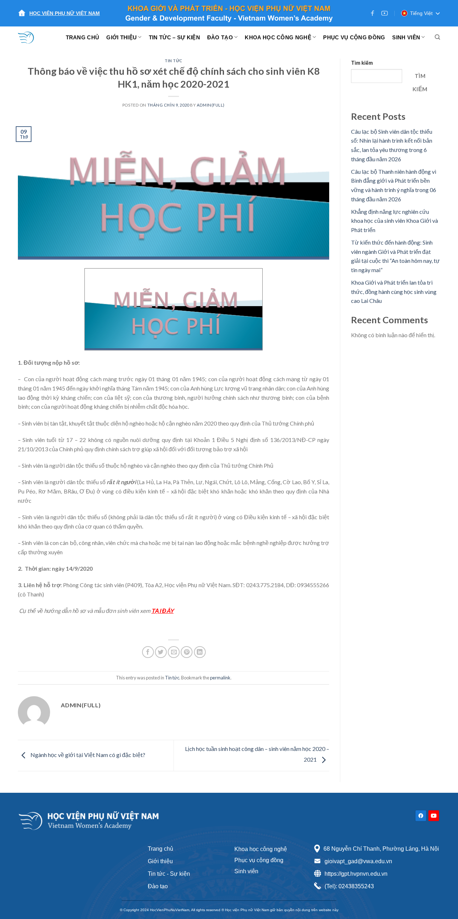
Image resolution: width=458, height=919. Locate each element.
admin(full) (211, 105)
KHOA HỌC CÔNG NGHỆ (278, 37)
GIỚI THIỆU (121, 37)
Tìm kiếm (362, 63)
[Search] (437, 37)
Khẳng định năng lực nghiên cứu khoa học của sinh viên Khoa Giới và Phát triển (394, 220)
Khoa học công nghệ (260, 849)
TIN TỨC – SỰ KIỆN (174, 37)
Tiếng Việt (421, 13)
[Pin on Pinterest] (187, 652)
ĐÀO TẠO (220, 37)
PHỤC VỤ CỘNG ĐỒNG (354, 37)
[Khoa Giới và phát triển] (30, 37)
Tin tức (173, 60)
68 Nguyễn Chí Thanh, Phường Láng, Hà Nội (381, 849)
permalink (220, 677)
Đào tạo (158, 886)
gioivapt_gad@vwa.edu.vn (358, 861)
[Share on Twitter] (161, 652)
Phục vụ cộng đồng (258, 860)
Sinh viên (246, 871)
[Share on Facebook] (148, 652)
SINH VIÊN (406, 37)
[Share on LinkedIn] (200, 652)
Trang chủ (160, 849)
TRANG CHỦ (82, 37)
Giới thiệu (160, 861)
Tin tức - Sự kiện (169, 874)
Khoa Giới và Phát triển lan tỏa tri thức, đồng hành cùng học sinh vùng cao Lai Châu (394, 291)
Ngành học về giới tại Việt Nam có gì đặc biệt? (87, 754)
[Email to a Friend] (174, 652)
